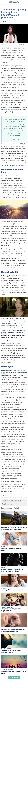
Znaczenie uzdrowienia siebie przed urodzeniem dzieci (12, 570)
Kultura (3, 6)
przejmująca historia (7, 461)
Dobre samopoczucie (6, 525)
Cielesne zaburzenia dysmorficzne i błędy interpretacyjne (13, 630)
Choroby (3, 588)
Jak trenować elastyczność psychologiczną (11, 651)
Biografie (8, 6)
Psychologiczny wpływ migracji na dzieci (13, 672)
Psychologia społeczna (7, 669)
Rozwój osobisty (6, 648)
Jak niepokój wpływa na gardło (12, 590)
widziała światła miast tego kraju (16, 251)
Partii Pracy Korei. (13, 188)
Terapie (3, 546)
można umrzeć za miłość (11, 109)
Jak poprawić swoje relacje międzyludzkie (11, 610)
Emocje (3, 567)
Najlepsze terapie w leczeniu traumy (11, 549)
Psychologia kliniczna (7, 628)
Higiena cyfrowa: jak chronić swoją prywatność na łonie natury (14, 528)
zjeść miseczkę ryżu (18, 283)
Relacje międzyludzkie (7, 607)
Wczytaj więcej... (14, 677)
